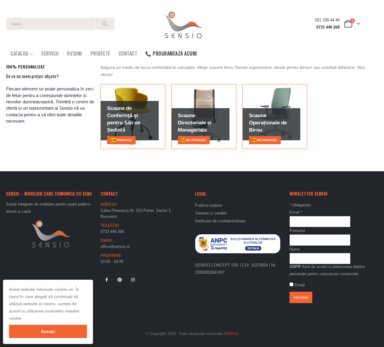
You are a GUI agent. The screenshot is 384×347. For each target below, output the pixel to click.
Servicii (49, 53)
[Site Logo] (183, 23)
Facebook (106, 279)
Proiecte (100, 53)
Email (296, 212)
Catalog (19, 53)
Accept (48, 331)
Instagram (133, 279)
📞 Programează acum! (171, 53)
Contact (127, 53)
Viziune (74, 53)
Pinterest (119, 279)
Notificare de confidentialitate (220, 221)
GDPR (295, 266)
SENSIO (231, 333)
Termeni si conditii (210, 213)
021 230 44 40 (327, 20)
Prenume (297, 230)
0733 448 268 (328, 27)
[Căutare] (105, 24)
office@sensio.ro (115, 246)
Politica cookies (209, 205)
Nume (295, 249)
